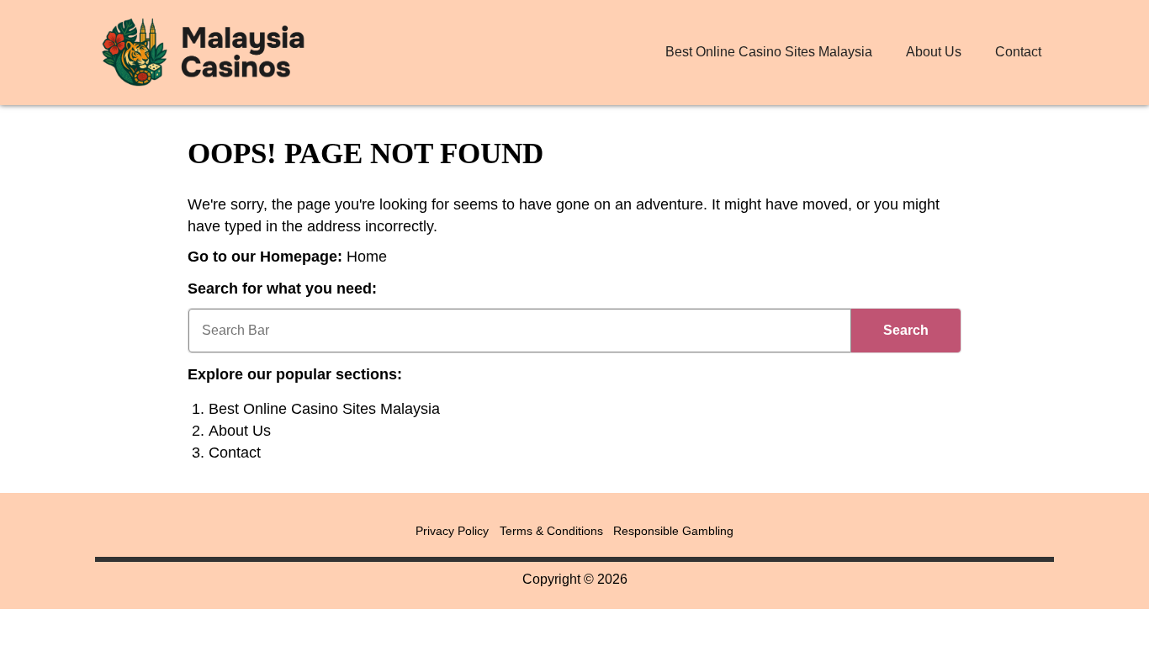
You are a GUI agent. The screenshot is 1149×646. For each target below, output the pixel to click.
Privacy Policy (452, 530)
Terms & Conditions (551, 530)
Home (367, 256)
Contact (1018, 52)
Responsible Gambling (673, 530)
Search (906, 330)
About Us (933, 52)
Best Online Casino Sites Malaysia (768, 52)
